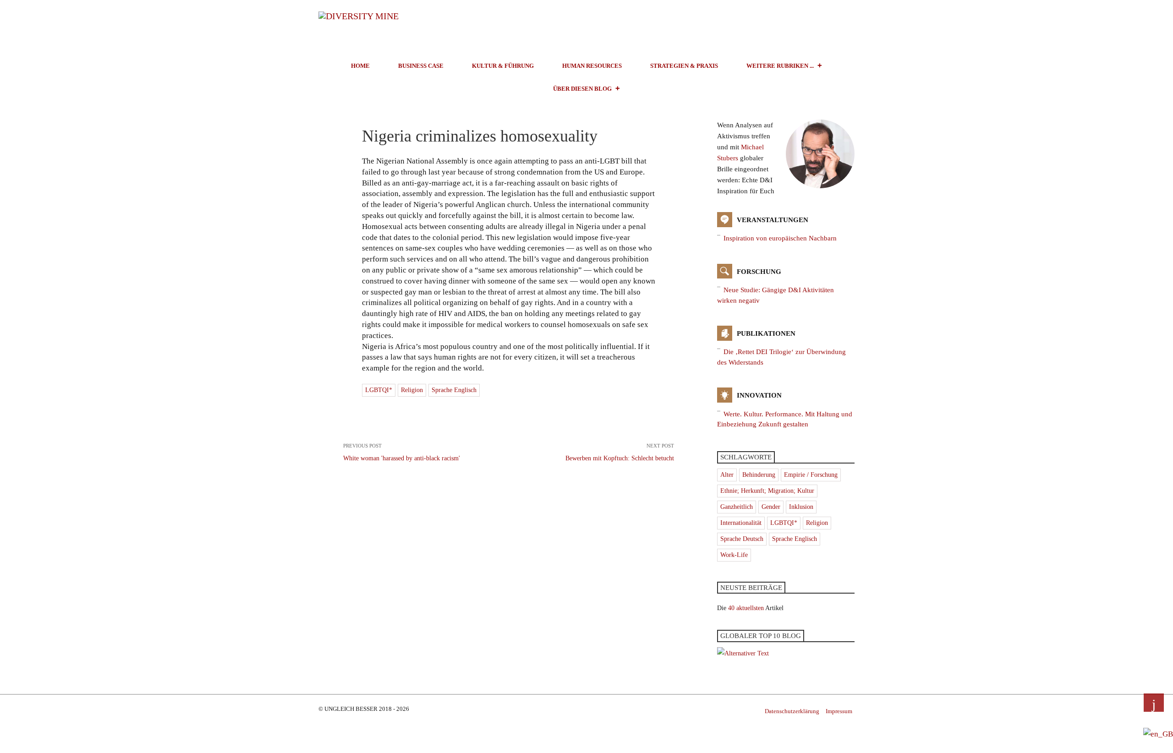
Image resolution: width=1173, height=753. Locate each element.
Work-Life (734, 554)
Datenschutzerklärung (792, 711)
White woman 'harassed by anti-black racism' (401, 452)
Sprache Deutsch (741, 538)
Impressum (839, 711)
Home (360, 65)
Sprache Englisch (454, 390)
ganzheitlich (736, 506)
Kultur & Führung (503, 65)
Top (1154, 702)
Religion (412, 390)
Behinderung (758, 474)
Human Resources (592, 65)
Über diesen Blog (582, 88)
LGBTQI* (378, 390)
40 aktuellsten (746, 608)
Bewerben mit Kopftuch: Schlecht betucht (619, 452)
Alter (727, 474)
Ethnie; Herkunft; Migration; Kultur (767, 490)
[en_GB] (1158, 733)
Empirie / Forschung (811, 474)
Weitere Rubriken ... (780, 65)
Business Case (421, 65)
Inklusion (801, 506)
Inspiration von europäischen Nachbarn (780, 238)
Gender (771, 506)
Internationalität (741, 522)
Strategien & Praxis (684, 65)
